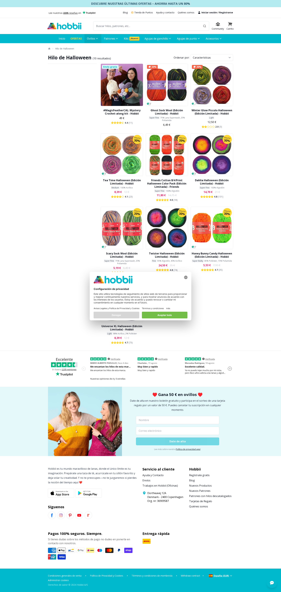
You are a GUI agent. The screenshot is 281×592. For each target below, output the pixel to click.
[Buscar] (204, 26)
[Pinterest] (70, 515)
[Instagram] (61, 515)
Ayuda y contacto (165, 12)
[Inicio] (49, 48)
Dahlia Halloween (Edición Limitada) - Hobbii (212, 181)
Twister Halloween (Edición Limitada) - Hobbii (167, 255)
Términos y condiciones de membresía (152, 575)
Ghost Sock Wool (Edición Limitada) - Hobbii (167, 112)
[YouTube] (79, 515)
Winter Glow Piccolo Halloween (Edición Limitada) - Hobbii (212, 112)
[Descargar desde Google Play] (88, 493)
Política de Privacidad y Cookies (106, 575)
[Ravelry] (88, 515)
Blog (125, 12)
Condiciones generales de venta (64, 575)
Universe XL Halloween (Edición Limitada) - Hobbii (121, 327)
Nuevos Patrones (199, 491)
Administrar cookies (58, 580)
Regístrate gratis (199, 475)
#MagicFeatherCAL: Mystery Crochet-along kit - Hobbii (121, 112)
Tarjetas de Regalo (200, 501)
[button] (230, 26)
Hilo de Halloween (64, 48)
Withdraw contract (190, 575)
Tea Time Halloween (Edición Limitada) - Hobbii (122, 181)
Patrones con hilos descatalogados (210, 496)
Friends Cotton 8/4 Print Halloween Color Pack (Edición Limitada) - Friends (166, 183)
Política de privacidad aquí (188, 449)
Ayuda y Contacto (153, 475)
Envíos (146, 480)
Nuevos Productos (200, 485)
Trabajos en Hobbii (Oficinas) (160, 485)
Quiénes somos (186, 12)
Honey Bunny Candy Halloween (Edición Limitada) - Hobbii (212, 255)
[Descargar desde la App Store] (61, 493)
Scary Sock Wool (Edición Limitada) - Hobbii (122, 255)
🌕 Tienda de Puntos (142, 12)
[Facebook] (52, 515)
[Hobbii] (64, 26)
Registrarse (226, 12)
